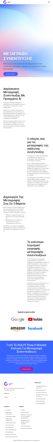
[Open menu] (48, 2)
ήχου (39, 269)
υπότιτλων (16, 210)
